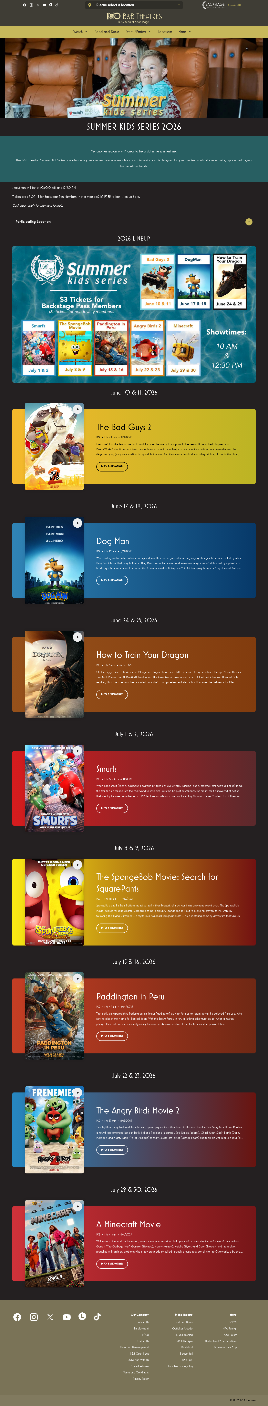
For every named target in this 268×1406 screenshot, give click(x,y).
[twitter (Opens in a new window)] (38, 5)
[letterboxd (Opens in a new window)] (50, 4)
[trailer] (77, 409)
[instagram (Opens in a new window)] (31, 5)
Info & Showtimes (112, 466)
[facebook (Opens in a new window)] (24, 5)
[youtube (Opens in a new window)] (44, 5)
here (136, 197)
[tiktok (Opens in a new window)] (57, 5)
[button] (134, 78)
